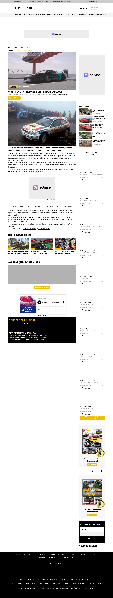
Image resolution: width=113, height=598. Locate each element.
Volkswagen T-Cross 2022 (87, 251)
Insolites (57, 249)
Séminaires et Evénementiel (29, 588)
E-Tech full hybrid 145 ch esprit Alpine (91, 174)
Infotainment (83, 583)
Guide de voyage (67, 1)
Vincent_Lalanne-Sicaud (59, 94)
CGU (43, 579)
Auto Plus (85, 579)
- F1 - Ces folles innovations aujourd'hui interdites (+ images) (26, 339)
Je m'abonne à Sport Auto (68, 575)
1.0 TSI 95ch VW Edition (86, 356)
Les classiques (58, 14)
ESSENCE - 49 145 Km (85, 307)
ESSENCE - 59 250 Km (85, 385)
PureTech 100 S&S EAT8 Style (88, 330)
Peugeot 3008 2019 (85, 198)
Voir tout (73, 263)
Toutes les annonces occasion (92, 417)
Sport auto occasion (58, 1)
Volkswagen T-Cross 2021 (87, 380)
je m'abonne (92, 464)
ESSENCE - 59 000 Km (85, 229)
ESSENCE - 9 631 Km (85, 333)
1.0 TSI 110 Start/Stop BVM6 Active (89, 382)
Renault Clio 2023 (85, 302)
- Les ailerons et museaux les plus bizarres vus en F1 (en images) (28, 337)
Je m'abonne (94, 8)
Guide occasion (47, 14)
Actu (16, 48)
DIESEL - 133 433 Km (85, 203)
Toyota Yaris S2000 (29, 228)
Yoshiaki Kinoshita (44, 228)
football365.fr (27, 1)
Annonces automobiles (86, 14)
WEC (33, 249)
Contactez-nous (51, 575)
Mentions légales (25, 575)
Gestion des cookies (86, 588)
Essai (25, 14)
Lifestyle (67, 14)
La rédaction (12, 575)
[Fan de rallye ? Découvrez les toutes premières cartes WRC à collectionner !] (65, 244)
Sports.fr (34, 1)
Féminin (73, 583)
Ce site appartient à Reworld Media (24, 583)
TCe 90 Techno (84, 278)
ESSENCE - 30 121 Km (85, 411)
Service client (39, 575)
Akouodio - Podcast (48, 1)
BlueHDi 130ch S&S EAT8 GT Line (89, 200)
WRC (28, 48)
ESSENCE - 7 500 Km (85, 359)
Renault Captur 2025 (86, 173)
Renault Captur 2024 (86, 276)
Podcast (74, 14)
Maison (92, 583)
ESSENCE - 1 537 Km (85, 177)
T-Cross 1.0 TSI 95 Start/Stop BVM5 (89, 252)
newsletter (83, 8)
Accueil (10, 48)
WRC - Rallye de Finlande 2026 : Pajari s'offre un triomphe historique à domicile (18, 253)
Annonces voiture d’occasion (30, 579)
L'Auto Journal (74, 579)
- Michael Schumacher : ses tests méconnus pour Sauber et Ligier (28, 335)
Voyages (66, 583)
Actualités (18, 14)
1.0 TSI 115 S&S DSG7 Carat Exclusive (90, 226)
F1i (22, 1)
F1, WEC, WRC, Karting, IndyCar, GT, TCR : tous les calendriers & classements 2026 (41, 253)
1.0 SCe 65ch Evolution (86, 304)
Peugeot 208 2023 (85, 329)
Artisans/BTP (64, 588)
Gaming (55, 588)
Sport (23, 48)
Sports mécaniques (34, 14)
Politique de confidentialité (57, 579)
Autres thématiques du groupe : (49, 583)
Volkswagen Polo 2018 (86, 224)
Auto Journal (17, 1)
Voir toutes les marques (42, 288)
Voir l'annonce (85, 180)
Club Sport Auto (100, 14)
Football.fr (40, 1)
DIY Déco (74, 588)
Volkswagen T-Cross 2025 (87, 354)
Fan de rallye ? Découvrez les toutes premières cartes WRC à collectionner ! (65, 253)
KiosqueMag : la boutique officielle (92, 575)
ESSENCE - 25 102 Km (85, 255)
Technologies (46, 588)
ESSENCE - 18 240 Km (85, 281)
